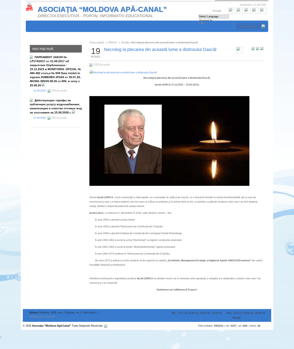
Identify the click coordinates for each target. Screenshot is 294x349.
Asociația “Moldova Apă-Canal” (102, 9)
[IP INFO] (105, 325)
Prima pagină (96, 42)
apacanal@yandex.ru (253, 317)
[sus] (267, 325)
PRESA (112, 42)
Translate (211, 23)
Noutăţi (125, 42)
